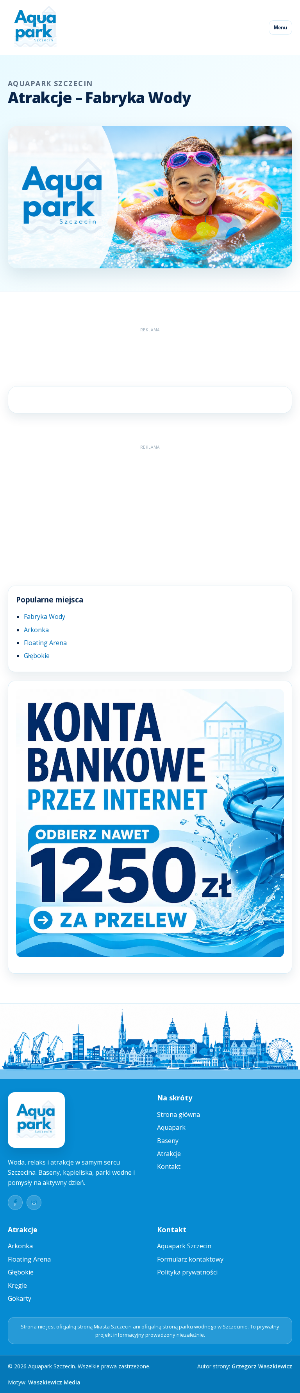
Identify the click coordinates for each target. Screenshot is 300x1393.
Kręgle (17, 1285)
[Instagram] (34, 1202)
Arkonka (36, 630)
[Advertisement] (150, 353)
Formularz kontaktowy (190, 1259)
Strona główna (178, 1114)
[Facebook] (15, 1202)
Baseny (168, 1140)
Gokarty (19, 1298)
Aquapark (171, 1127)
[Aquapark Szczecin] (36, 27)
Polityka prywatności (187, 1272)
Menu (280, 28)
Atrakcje (169, 1153)
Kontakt (168, 1166)
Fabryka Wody (44, 616)
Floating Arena (45, 642)
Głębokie (37, 655)
